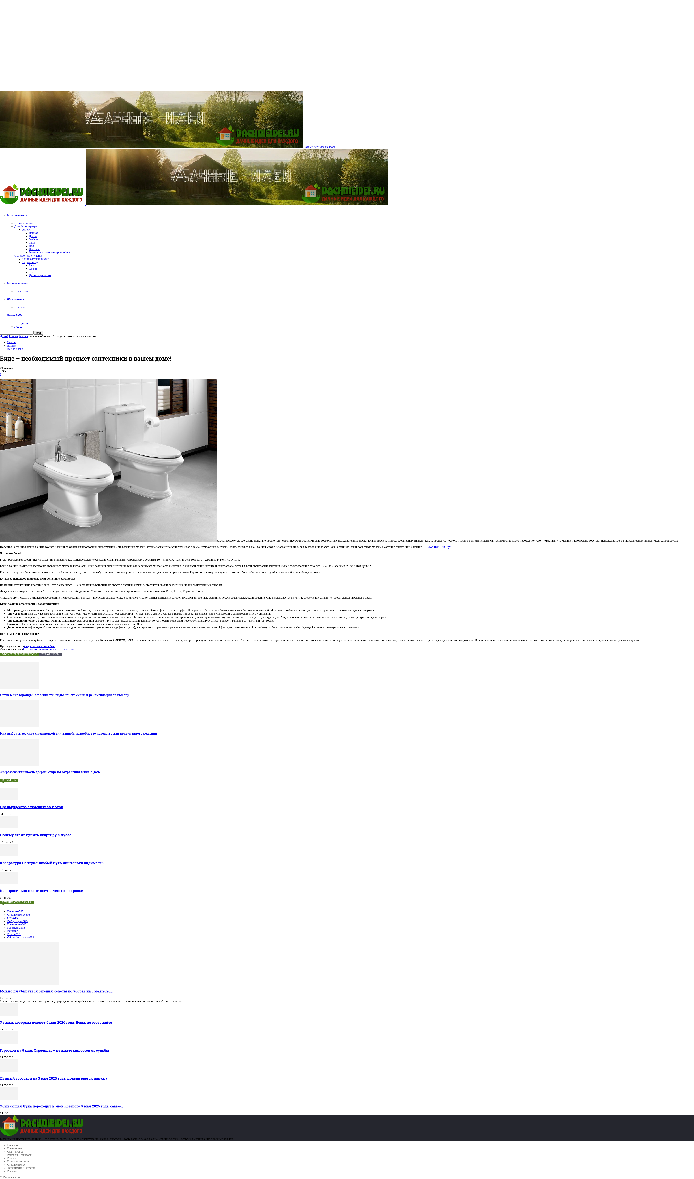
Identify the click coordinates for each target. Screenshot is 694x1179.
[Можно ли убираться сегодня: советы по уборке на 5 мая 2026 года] (29, 983)
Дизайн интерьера (25, 226)
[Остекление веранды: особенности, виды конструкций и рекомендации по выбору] (19, 687)
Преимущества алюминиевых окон (31, 807)
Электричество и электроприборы (50, 252)
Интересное (21, 323)
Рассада (33, 265)
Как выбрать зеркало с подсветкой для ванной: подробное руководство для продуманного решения (78, 733)
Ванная (33, 232)
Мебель (33, 239)
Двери (33, 236)
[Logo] (43, 204)
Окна (32, 242)
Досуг (18, 326)
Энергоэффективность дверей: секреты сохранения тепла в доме (50, 772)
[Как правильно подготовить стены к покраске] (9, 883)
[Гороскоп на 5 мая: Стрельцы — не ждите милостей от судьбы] (9, 1042)
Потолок (34, 249)
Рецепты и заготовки (17, 283)
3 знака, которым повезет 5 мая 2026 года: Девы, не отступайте (56, 1022)
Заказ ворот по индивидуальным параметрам (50, 649)
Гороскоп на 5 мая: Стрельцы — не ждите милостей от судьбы (54, 1050)
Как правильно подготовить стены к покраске (41, 890)
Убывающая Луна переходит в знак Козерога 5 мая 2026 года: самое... (61, 1106)
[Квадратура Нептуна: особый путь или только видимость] (9, 855)
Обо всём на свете (15, 299)
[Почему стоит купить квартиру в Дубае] (9, 827)
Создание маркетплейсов (39, 646)
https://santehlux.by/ (437, 547)
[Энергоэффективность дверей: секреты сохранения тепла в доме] (19, 765)
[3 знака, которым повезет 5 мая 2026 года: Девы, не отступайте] (9, 1014)
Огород (33, 268)
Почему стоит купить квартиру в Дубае (35, 834)
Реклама (12, 1171)
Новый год (21, 291)
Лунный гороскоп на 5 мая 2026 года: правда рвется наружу (53, 1078)
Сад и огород (30, 262)
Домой (4, 336)
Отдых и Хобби (14, 315)
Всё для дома (15, 348)
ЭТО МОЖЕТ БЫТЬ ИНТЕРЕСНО (19, 654)
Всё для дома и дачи (17, 215)
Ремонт (26, 229)
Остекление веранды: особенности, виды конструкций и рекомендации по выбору (64, 695)
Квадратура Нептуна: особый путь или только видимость (52, 862)
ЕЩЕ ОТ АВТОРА (50, 654)
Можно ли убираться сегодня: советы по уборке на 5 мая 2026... (56, 991)
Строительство (23, 223)
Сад (31, 271)
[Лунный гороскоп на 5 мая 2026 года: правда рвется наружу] (9, 1070)
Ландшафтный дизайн (35, 258)
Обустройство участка (28, 255)
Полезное (20, 307)
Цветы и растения (40, 275)
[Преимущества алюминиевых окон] (9, 799)
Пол (31, 245)
